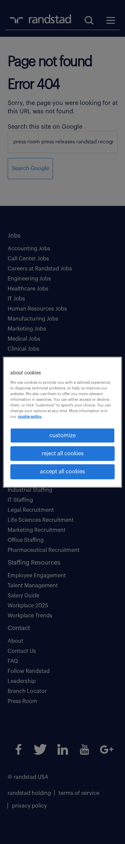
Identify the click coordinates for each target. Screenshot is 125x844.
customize (62, 435)
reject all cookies (63, 453)
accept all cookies (62, 471)
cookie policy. (30, 416)
